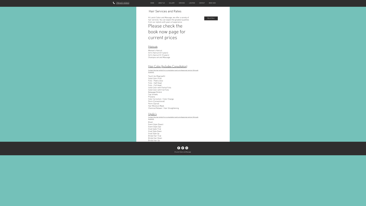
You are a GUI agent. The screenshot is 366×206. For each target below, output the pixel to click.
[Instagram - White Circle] (186, 147)
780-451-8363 (122, 3)
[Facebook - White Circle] (178, 147)
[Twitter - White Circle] (182, 147)
